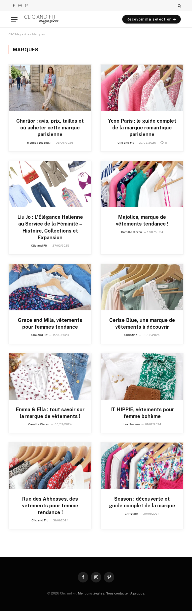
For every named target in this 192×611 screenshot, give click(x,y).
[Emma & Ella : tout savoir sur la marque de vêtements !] (50, 376)
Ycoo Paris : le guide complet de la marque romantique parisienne (142, 127)
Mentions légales (91, 593)
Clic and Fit (126, 142)
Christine (130, 335)
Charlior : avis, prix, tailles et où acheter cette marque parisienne (50, 127)
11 (166, 142)
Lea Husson (131, 424)
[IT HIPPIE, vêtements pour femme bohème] (142, 376)
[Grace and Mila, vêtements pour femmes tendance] (50, 287)
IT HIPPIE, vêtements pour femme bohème (142, 412)
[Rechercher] (179, 5)
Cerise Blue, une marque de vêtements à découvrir (142, 323)
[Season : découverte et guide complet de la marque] (142, 466)
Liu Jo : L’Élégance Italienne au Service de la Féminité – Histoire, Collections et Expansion (50, 227)
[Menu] (14, 19)
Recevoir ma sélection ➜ (151, 19)
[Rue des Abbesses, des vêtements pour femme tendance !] (50, 466)
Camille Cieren (131, 232)
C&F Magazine (18, 34)
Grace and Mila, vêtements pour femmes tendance (50, 323)
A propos (137, 593)
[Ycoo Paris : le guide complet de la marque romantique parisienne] (142, 88)
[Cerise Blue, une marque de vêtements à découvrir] (142, 287)
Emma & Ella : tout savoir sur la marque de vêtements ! (50, 412)
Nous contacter (117, 593)
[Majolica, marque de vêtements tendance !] (142, 184)
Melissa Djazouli (38, 142)
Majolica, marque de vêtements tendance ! (142, 220)
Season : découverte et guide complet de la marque (142, 502)
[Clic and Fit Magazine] (41, 19)
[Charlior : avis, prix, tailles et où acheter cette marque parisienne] (50, 88)
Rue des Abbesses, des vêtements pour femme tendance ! (50, 505)
